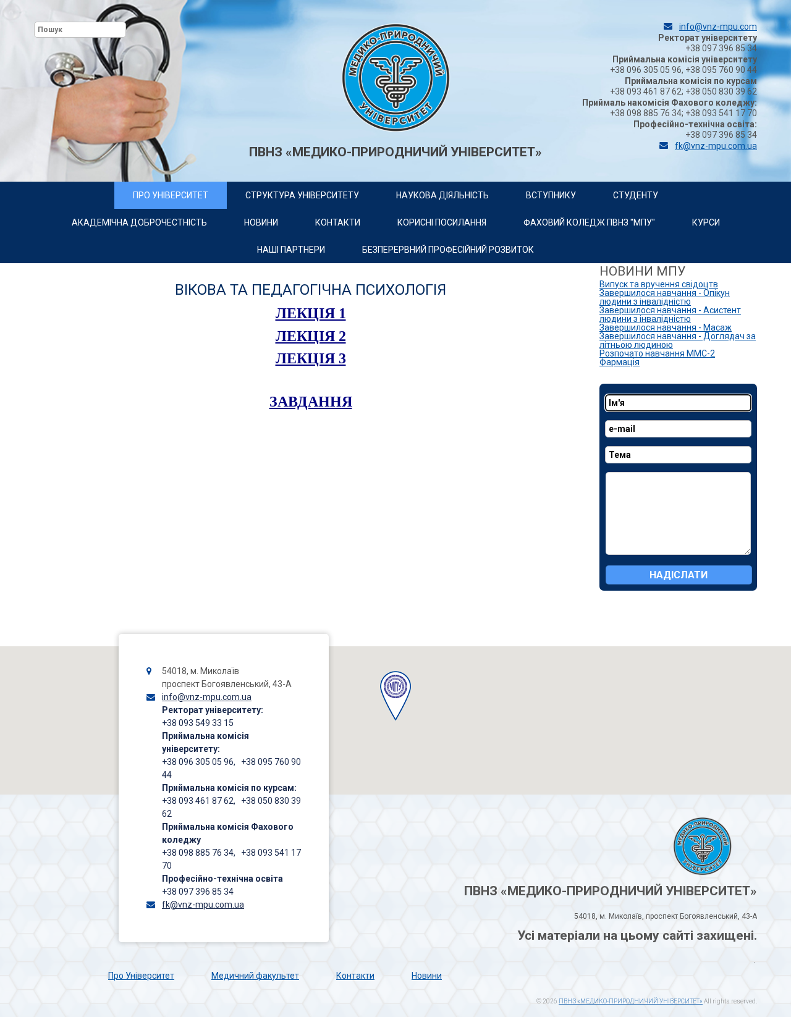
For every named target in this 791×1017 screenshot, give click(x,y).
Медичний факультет (255, 976)
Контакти (355, 976)
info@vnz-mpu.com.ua (207, 697)
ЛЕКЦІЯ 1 (311, 313)
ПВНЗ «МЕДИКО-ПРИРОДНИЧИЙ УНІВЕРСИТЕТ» (631, 1001)
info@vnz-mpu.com (718, 27)
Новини (427, 976)
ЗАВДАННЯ (310, 402)
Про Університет (141, 976)
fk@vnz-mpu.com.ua (716, 146)
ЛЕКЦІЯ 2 (311, 336)
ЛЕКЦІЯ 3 (311, 358)
